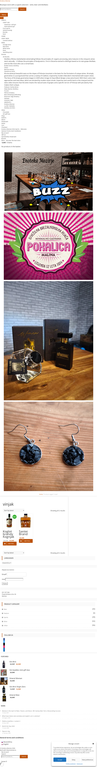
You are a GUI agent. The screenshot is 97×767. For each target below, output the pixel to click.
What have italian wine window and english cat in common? (21, 716)
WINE (3, 43)
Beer (5, 609)
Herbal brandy (7, 30)
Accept (60, 760)
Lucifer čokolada (9, 106)
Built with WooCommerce (8, 750)
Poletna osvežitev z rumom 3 (11, 721)
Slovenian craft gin (10, 24)
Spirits (6, 617)
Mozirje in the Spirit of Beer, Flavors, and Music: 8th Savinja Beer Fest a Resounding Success (31, 711)
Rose (4, 50)
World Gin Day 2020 (8, 726)
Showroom (4, 121)
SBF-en (3, 135)
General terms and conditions (12, 738)
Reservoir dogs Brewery (11, 96)
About (3, 120)
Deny (73, 760)
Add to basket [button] (12, 543)
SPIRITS (3, 20)
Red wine (6, 46)
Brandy (5, 32)
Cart (2, 125)
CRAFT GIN (6, 22)
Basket (4, 761)
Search (22, 9)
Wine (5, 621)
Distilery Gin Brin (9, 108)
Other (3, 110)
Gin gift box (6, 114)
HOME (3, 36)
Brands (3, 54)
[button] (93, 744)
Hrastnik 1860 (8, 100)
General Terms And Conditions (11, 131)
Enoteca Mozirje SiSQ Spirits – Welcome (14, 129)
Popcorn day (6, 731)
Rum (4, 34)
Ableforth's (7, 102)
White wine (6, 48)
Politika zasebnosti (71, 764)
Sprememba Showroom (8, 137)
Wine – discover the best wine (10, 140)
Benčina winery (9, 69)
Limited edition (7, 40)
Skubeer (6, 98)
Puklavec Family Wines (11, 87)
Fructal (6, 91)
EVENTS (3, 118)
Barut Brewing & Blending (12, 95)
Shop (3, 116)
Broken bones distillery (11, 66)
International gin (9, 26)
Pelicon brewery (9, 93)
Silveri (6, 67)
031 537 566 (5, 592)
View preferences (87, 760)
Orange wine (7, 45)
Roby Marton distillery (11, 89)
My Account (5, 752)
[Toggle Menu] (2, 18)
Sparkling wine (7, 52)
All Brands (6, 57)
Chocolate (6, 112)
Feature (6, 613)
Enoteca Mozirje (5, 1)
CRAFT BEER (5, 38)
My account (5, 133)
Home (3, 123)
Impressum (80, 764)
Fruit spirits (6, 28)
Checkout (4, 127)
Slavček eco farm (9, 71)
